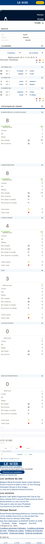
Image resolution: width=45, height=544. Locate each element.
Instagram (23, 523)
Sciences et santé (13, 485)
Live (17, 448)
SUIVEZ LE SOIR (35, 521)
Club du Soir (35, 497)
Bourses (3, 497)
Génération (4, 487)
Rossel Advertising (13, 514)
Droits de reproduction (33, 533)
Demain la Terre (15, 487)
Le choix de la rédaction (9, 489)
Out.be (41, 514)
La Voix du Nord (28, 516)
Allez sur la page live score (11, 458)
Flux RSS (32, 523)
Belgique (3, 482)
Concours (20, 499)
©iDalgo (2, 427)
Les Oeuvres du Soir (8, 506)
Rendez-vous (5, 518)
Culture (30, 482)
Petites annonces (31, 499)
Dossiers (22, 489)
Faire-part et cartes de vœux (11, 504)
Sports (24, 482)
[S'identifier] (34, 2)
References (25, 514)
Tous (5, 448)
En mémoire (15, 518)
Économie (17, 482)
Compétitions (11, 53)
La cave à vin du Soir (20, 501)
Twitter (14, 523)
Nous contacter (6, 499)
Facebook (5, 523)
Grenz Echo (16, 516)
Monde (10, 482)
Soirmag (37, 485)
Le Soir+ (23, 485)
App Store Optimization (9, 521)
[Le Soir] (22, 2)
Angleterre (33, 81)
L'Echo (2, 516)
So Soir (30, 485)
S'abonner (40, 3)
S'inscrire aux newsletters (12, 472)
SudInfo (9, 516)
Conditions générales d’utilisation (13, 528)
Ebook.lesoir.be (6, 501)
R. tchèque (20, 71)
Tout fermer (13, 60)
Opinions (36, 482)
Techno (3, 485)
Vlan (36, 516)
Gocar (40, 499)
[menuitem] (5, 541)
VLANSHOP (23, 521)
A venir (28, 448)
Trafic (9, 497)
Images (25, 487)
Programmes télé (23, 497)
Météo (14, 497)
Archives (29, 489)
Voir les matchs (33, 53)
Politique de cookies (16, 531)
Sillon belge (25, 518)
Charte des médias (16, 533)
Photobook (26, 504)
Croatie (32, 71)
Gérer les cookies (23, 506)
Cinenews (34, 514)
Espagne (20, 73)
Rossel (2, 514)
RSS (14, 499)
